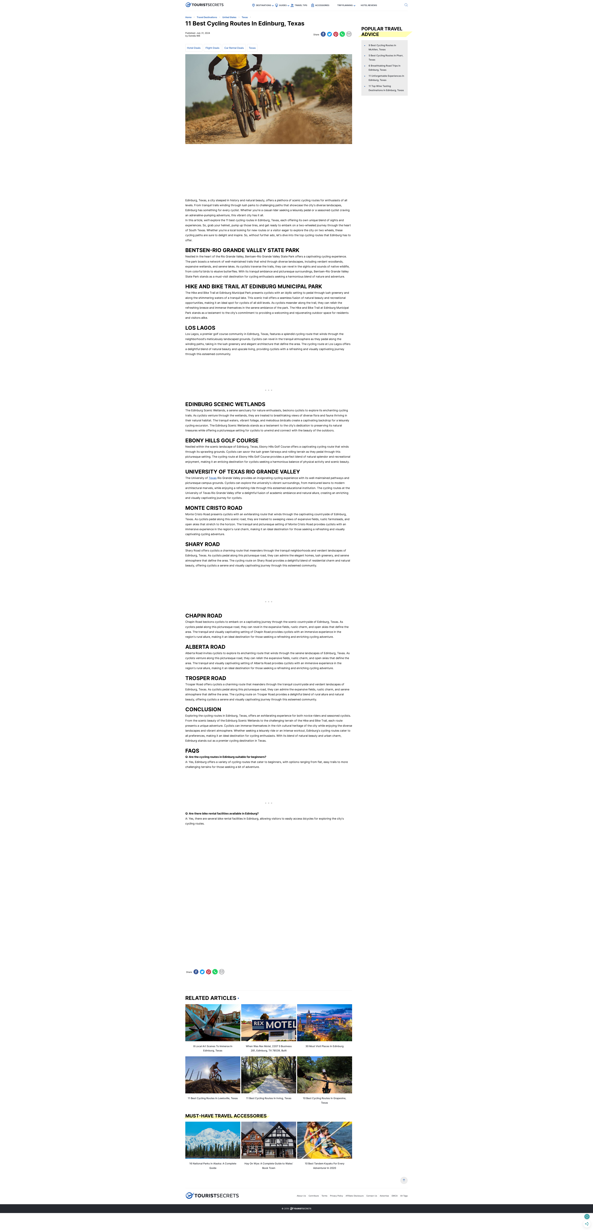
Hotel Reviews (369, 5)
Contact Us (371, 1195)
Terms (324, 1195)
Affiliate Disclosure (355, 1195)
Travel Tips (301, 5)
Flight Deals (212, 47)
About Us (301, 1195)
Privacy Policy (336, 1195)
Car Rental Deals (234, 47)
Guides (283, 5)
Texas (252, 47)
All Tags (404, 1195)
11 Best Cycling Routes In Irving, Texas (268, 1098)
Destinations (263, 5)
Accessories (322, 5)
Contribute (314, 1195)
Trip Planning (345, 5)
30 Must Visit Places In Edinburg (324, 1046)
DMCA (395, 1195)
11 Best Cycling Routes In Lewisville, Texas (213, 1098)
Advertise (384, 1195)
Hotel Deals (194, 47)
